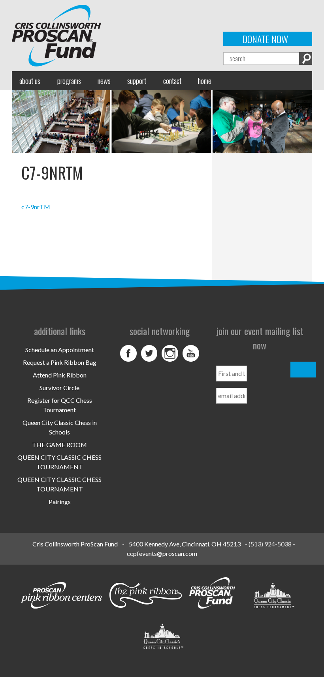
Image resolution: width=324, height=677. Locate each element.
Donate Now (265, 39)
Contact (172, 80)
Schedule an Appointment (59, 349)
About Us (29, 80)
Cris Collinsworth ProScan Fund (75, 544)
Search (305, 58)
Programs (69, 80)
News (104, 80)
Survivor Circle (59, 387)
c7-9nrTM (35, 206)
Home (204, 80)
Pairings (60, 501)
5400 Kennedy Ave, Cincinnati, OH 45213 (185, 544)
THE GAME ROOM (59, 444)
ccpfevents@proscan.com (162, 553)
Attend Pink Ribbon (60, 375)
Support (136, 80)
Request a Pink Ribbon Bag (59, 362)
